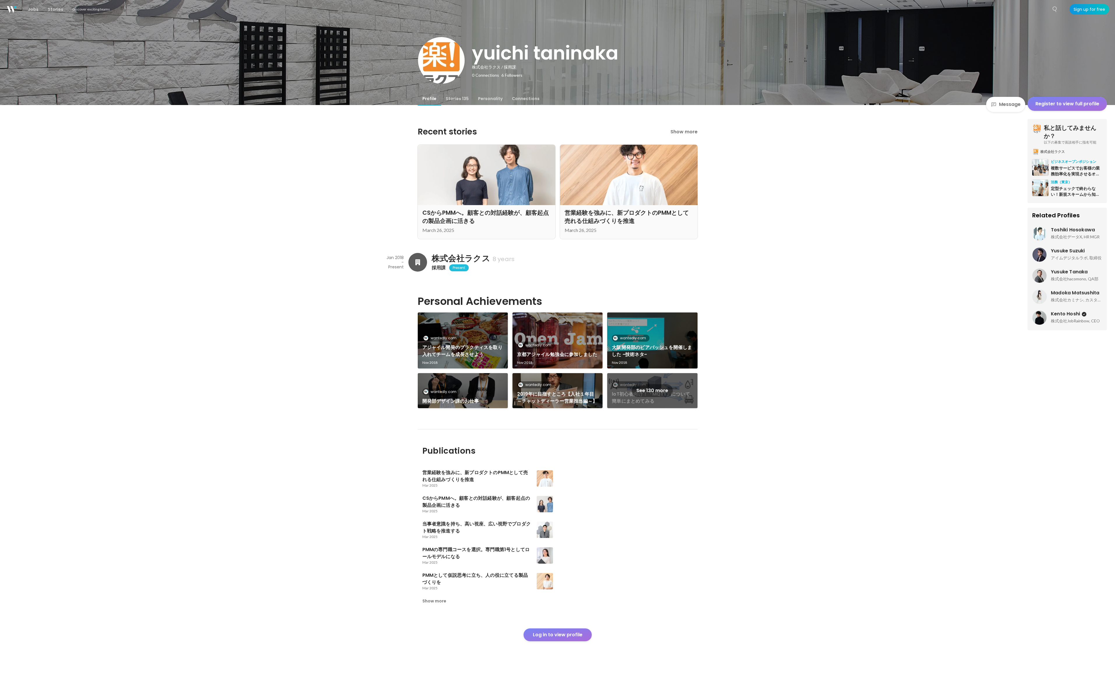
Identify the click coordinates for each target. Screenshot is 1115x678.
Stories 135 (457, 99)
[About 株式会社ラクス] (417, 262)
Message (1010, 104)
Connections (526, 99)
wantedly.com (443, 337)
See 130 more (652, 390)
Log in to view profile (557, 634)
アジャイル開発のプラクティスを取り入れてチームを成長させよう (462, 351)
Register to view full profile (1067, 103)
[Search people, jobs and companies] (1055, 9)
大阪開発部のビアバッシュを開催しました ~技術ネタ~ (652, 351)
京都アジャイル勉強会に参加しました (557, 354)
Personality (490, 99)
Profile (429, 99)
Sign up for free (1089, 9)
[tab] (429, 99)
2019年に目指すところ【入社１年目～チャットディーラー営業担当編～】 (557, 397)
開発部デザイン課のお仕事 (450, 401)
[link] (463, 340)
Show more (684, 131)
